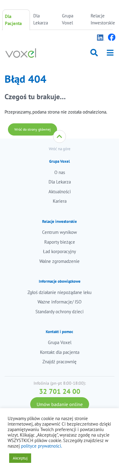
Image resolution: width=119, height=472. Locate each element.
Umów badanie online (60, 404)
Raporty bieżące (59, 242)
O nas (59, 172)
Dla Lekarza (40, 19)
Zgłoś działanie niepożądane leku (59, 292)
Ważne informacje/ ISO (59, 302)
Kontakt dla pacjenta (59, 352)
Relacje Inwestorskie (103, 19)
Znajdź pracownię (59, 362)
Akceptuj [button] (20, 458)
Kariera (60, 201)
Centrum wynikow (59, 232)
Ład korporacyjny (59, 251)
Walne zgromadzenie (59, 261)
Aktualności (60, 191)
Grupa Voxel (67, 19)
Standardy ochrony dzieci (59, 311)
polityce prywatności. (41, 446)
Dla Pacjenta (13, 19)
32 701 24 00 (59, 391)
